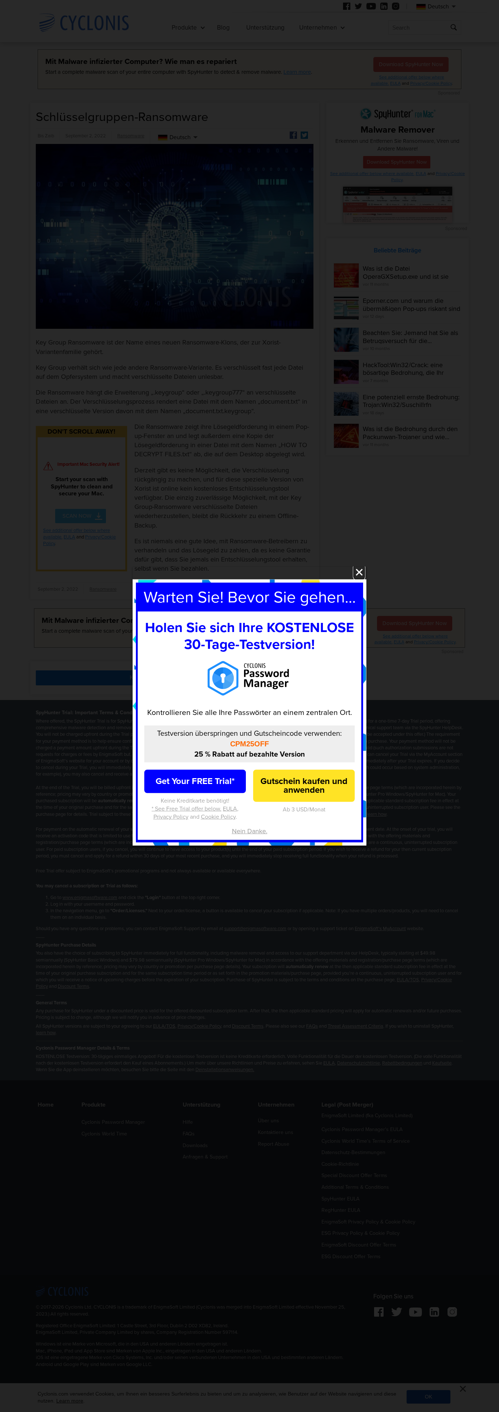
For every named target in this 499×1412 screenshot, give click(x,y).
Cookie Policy (218, 817)
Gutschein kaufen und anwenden (303, 785)
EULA (230, 808)
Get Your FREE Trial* (195, 781)
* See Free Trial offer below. (186, 808)
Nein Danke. (249, 831)
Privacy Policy (170, 817)
